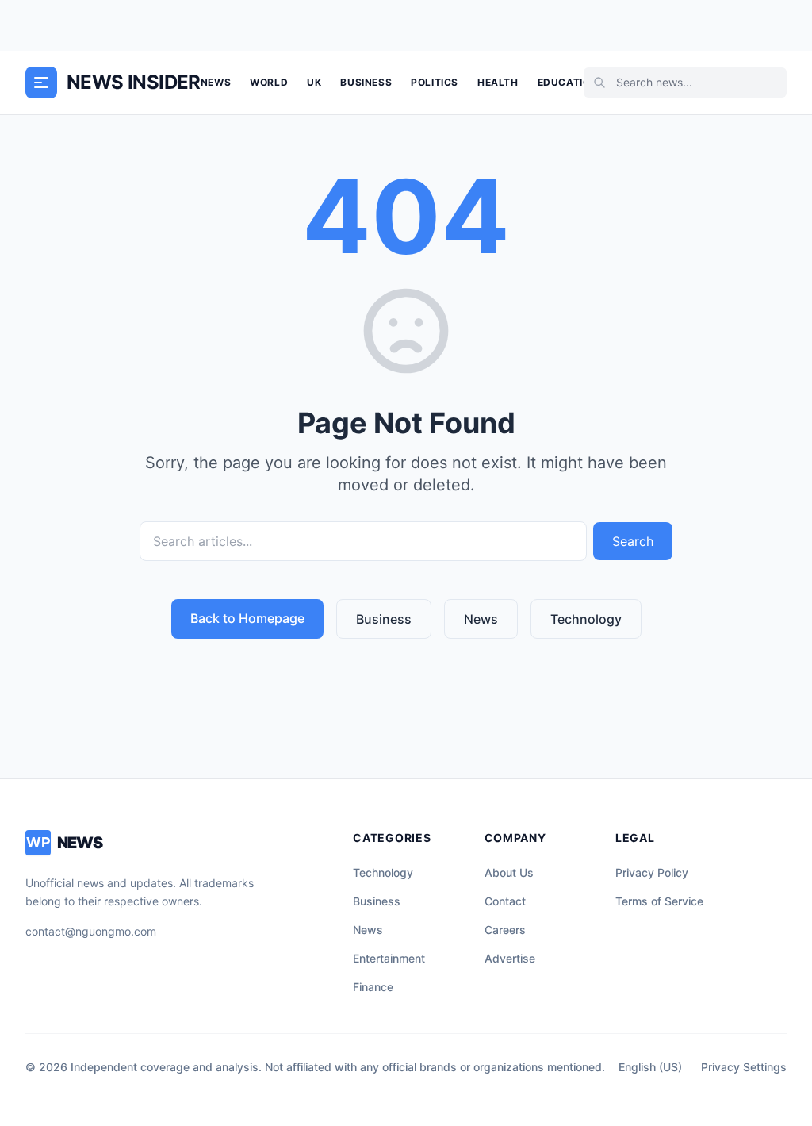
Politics (434, 82)
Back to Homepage (247, 618)
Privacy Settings (744, 1067)
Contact (505, 901)
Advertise (510, 958)
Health (498, 82)
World (269, 82)
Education (568, 82)
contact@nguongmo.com (90, 931)
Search (632, 541)
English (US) (650, 1067)
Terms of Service (659, 901)
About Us (509, 872)
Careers (505, 929)
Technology (586, 619)
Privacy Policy (651, 872)
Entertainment (389, 958)
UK (314, 82)
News (216, 82)
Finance (373, 986)
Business (366, 82)
